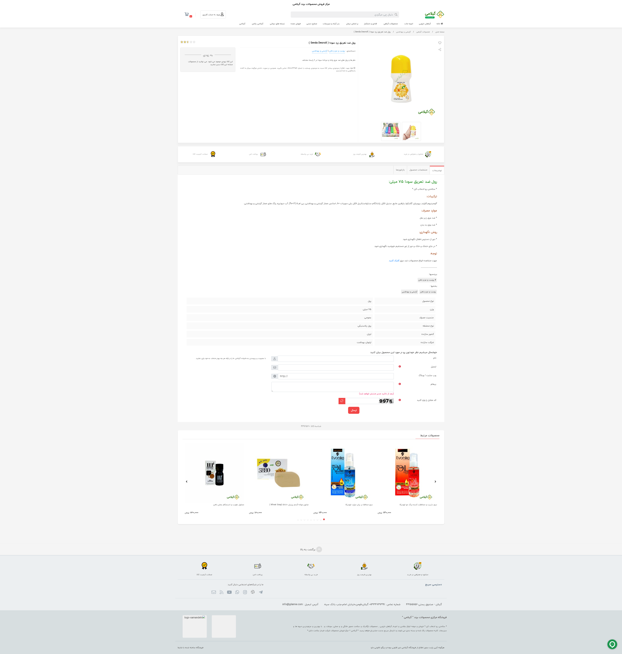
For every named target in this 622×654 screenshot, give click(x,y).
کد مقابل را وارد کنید (426, 400)
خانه (439, 23)
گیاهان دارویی (425, 23)
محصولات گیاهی (391, 23)
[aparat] (252, 592)
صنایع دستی (311, 23)
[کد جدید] (342, 401)
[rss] (221, 592)
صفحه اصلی (439, 31)
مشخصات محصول (418, 170)
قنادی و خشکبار (370, 23)
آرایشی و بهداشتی (403, 31)
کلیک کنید (394, 261)
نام (434, 358)
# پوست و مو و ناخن (427, 280)
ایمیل (433, 367)
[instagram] (245, 592)
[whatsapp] (237, 592)
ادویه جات (408, 23)
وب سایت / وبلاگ (427, 375)
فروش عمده (296, 23)
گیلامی (242, 23)
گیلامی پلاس (257, 23)
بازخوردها (400, 170)
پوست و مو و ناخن (337, 51)
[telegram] (260, 592)
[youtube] (229, 592)
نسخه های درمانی (277, 23)
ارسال (354, 410)
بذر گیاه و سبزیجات (331, 23)
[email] (213, 592)
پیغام (433, 384)
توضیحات (437, 170)
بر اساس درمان (352, 23)
